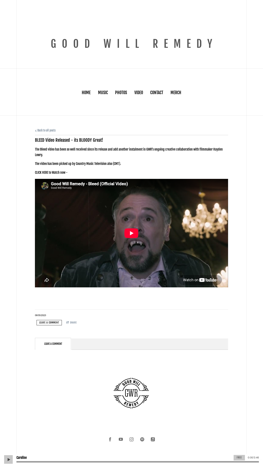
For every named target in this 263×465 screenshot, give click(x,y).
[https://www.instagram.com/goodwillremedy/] (131, 439)
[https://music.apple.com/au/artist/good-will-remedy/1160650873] (153, 439)
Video (138, 92)
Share (73, 322)
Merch (176, 92)
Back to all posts (46, 130)
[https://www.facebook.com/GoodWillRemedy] (110, 439)
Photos (121, 92)
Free (239, 457)
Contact (156, 92)
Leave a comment (49, 322)
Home (86, 92)
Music (103, 92)
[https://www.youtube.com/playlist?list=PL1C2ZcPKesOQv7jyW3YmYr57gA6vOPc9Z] (121, 439)
